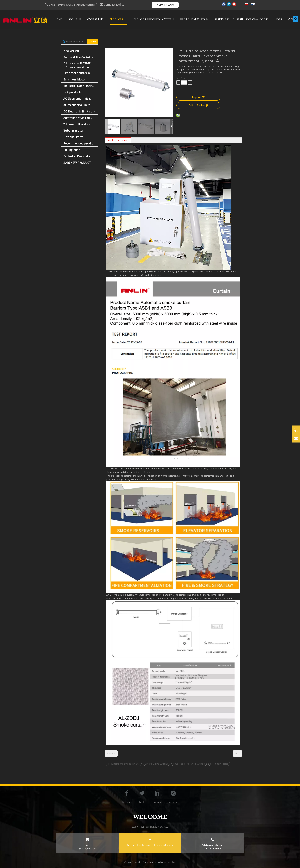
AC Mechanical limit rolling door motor (80, 105)
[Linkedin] (229, 4)
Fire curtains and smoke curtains (123, 763)
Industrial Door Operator (80, 86)
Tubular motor (73, 130)
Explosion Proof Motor (78, 156)
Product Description (118, 140)
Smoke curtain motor (80, 67)
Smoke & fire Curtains (78, 57)
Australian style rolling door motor (80, 118)
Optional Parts (73, 137)
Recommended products (80, 143)
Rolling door (71, 150)
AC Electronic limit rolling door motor (80, 98)
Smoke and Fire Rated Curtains (189, 763)
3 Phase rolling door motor (80, 124)
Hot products (72, 92)
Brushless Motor (74, 79)
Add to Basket (197, 105)
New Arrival (71, 51)
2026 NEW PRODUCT (77, 162)
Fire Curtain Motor (78, 62)
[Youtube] (234, 4)
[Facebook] (224, 4)
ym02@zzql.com (117, 4)
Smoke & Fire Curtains (156, 763)
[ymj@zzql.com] (296, 438)
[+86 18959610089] (296, 430)
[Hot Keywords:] (295, 19)
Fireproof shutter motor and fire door (80, 73)
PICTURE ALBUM (165, 4)
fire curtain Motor (219, 763)
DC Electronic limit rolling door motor (80, 111)
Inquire (196, 97)
